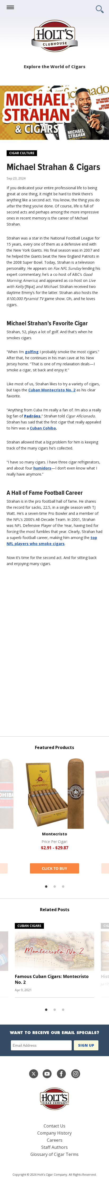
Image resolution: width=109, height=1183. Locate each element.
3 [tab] (63, 886)
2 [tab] (54, 886)
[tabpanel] (54, 815)
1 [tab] (46, 886)
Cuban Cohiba (43, 428)
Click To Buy (54, 868)
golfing (32, 351)
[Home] (54, 36)
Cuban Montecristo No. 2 (51, 389)
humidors (42, 468)
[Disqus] (54, 655)
